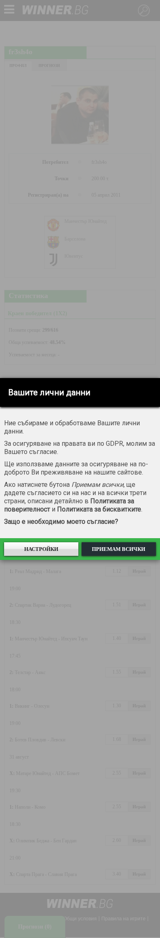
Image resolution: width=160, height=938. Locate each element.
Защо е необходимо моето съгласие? (61, 521)
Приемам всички (118, 549)
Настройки (41, 549)
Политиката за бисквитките (99, 509)
